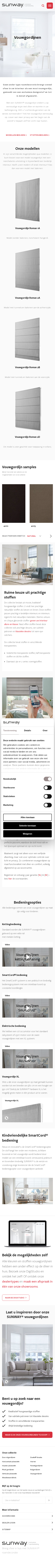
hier (10, 878)
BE (46, 875)
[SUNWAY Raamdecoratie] (17, 6)
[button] (43, 5)
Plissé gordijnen (8, 1470)
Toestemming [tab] (10, 730)
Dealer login (8, 1522)
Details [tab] (27, 730)
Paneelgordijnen (36, 1466)
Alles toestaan (28, 817)
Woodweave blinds (9, 1478)
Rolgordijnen (35, 1470)
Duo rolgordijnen (8, 1457)
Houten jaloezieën (9, 1466)
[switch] (48, 788)
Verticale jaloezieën (9, 1474)
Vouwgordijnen (36, 1474)
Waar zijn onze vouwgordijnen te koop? (26, 1435)
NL (40, 875)
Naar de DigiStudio (14, 1297)
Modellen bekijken (15, 135)
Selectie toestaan (27, 825)
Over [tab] (45, 730)
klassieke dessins (23, 631)
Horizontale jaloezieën (10, 1462)
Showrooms (8, 1516)
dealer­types (10, 1281)
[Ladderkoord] (27, 1112)
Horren (33, 1462)
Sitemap (6, 1529)
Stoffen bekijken (39, 135)
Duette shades (36, 1457)
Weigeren (27, 834)
